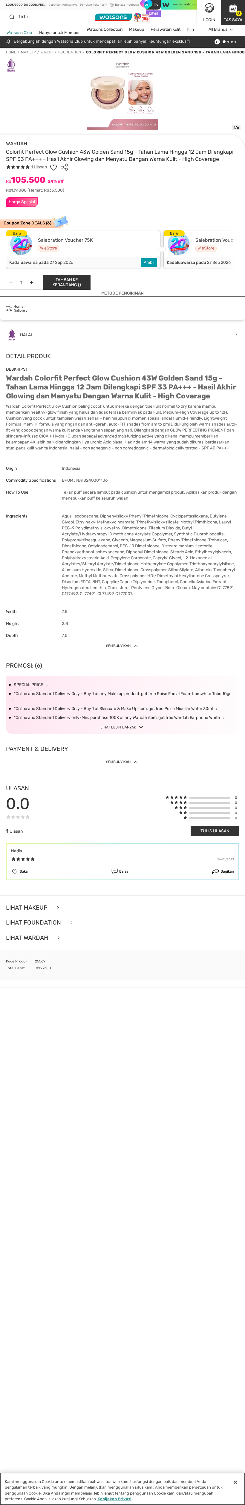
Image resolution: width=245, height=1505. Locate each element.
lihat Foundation (34, 922)
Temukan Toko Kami (93, 5)
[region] (122, 1489)
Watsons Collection (104, 29)
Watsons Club (19, 32)
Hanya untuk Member (59, 32)
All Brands (218, 29)
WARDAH (16, 144)
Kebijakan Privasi (114, 1499)
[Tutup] (235, 1482)
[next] (193, 29)
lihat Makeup (27, 908)
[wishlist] (53, 167)
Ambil (149, 262)
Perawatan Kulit (165, 29)
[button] (233, 12)
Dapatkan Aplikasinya (62, 5)
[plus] (31, 282)
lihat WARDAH (28, 938)
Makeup (136, 29)
